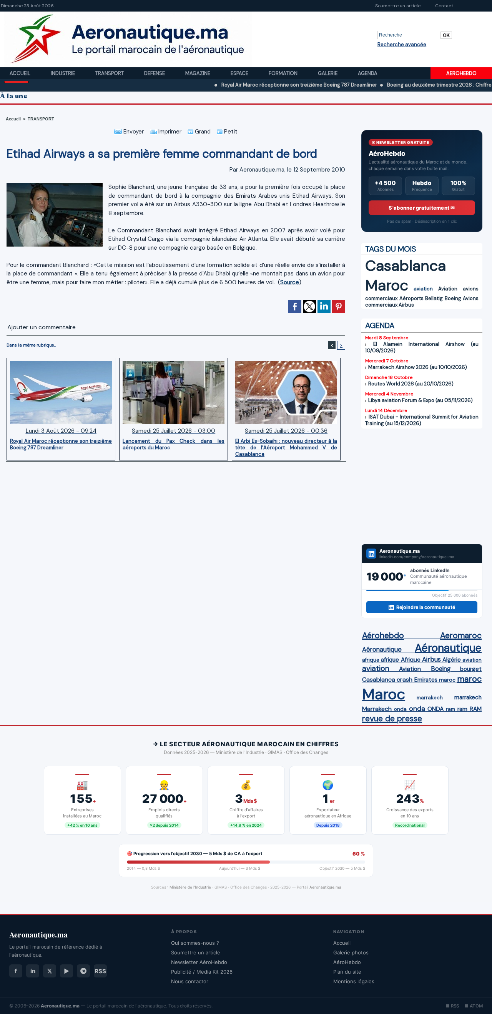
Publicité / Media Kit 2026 (202, 972)
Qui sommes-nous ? (195, 943)
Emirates (425, 680)
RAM (476, 709)
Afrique (411, 660)
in (32, 971)
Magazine (198, 73)
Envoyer (133, 131)
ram (450, 709)
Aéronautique (382, 649)
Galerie (328, 73)
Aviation (447, 288)
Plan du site (347, 972)
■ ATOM (473, 1006)
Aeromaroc (461, 635)
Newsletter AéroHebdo (199, 962)
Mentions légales (353, 981)
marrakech (430, 697)
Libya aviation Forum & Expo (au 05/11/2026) (420, 400)
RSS (100, 971)
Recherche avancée (401, 44)
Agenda (367, 73)
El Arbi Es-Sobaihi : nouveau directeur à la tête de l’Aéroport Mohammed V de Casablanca (286, 447)
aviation (423, 288)
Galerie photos (351, 952)
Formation (284, 73)
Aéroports (411, 298)
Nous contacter (189, 981)
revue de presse (392, 718)
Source (289, 282)
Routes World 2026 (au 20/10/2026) (411, 383)
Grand (202, 131)
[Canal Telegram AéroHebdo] (83, 970)
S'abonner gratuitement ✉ (422, 208)
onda (400, 709)
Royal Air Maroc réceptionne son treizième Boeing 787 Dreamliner (273, 85)
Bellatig (434, 298)
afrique (370, 660)
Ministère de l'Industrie (190, 887)
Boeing (453, 298)
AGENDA (379, 325)
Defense (155, 73)
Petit (230, 131)
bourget (471, 669)
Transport (110, 73)
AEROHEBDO (461, 73)
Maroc (386, 285)
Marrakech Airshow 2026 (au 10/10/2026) (417, 367)
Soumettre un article (398, 6)
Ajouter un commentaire (41, 327)
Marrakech (377, 709)
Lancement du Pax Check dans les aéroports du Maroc (173, 444)
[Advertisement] (421, 486)
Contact (444, 6)
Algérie (451, 660)
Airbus (406, 305)
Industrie (63, 73)
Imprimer (169, 131)
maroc (447, 680)
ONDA (435, 709)
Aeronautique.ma (325, 887)
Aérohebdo (383, 635)
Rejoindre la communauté (425, 607)
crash (404, 679)
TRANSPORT (41, 119)
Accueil (21, 73)
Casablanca (405, 265)
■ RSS (452, 1006)
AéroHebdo (347, 962)
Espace (240, 73)
